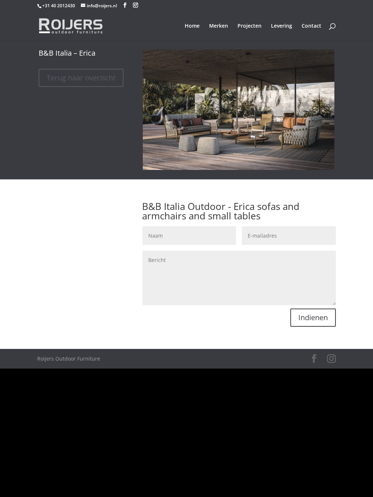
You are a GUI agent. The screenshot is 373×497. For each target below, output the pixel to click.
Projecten (249, 26)
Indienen (313, 317)
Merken (218, 26)
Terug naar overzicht (81, 78)
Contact (311, 26)
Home (192, 26)
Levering (281, 26)
